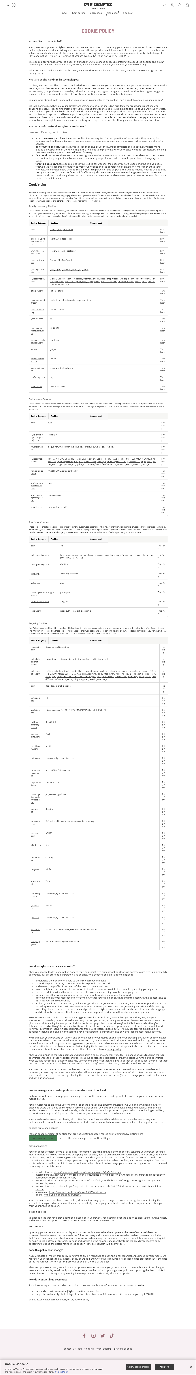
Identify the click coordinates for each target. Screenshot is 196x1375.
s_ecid (127, 464)
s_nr (99, 446)
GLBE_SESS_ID (82, 281)
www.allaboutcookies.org (86, 94)
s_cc (75, 446)
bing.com (35, 869)
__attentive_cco (91, 671)
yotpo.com (36, 583)
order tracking (103, 1348)
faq (80, 1348)
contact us (70, 1348)
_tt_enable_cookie (53, 647)
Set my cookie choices (43, 1138)
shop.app (35, 573)
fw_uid (73, 679)
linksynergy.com (35, 943)
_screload (103, 671)
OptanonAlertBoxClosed (61, 260)
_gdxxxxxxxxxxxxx (101, 555)
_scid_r (148, 673)
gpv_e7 (105, 446)
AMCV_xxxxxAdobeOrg (121, 673)
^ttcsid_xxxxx (121, 676)
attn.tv (34, 349)
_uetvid (99, 458)
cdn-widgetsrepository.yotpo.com (35, 798)
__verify (53, 238)
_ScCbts (151, 281)
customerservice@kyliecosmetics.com (69, 1291)
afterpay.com (37, 290)
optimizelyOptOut (136, 676)
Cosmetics (96, 12)
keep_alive (95, 281)
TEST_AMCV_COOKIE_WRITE (61, 458)
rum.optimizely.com (40, 564)
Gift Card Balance (123, 1348)
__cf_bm (85, 269)
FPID (149, 461)
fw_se (67, 679)
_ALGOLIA (70, 557)
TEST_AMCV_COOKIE (140, 458)
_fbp (54, 676)
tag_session (115, 555)
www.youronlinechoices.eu (117, 94)
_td (61, 545)
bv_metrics (119, 464)
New (64, 12)
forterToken (67, 229)
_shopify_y (52, 434)
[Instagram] (93, 1337)
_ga (61, 464)
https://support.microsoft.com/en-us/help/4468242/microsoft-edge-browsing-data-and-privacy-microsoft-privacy (98, 1182)
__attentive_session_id (71, 269)
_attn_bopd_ (55, 269)
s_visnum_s (67, 446)
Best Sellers (78, 12)
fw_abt (62, 671)
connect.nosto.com (35, 735)
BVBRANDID (90, 461)
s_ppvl (81, 446)
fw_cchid (79, 557)
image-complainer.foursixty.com (38, 331)
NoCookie (59, 679)
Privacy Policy (36, 73)
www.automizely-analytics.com (37, 486)
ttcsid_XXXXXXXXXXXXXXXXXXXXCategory (76, 676)
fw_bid (138, 281)
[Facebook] (84, 1337)
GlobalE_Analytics (109, 281)
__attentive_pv (51, 659)
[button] (179, 5)
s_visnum (57, 446)
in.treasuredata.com (40, 601)
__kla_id (80, 671)
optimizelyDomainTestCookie (99, 464)
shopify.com (36, 386)
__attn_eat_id (138, 673)
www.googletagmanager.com (37, 498)
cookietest (71, 250)
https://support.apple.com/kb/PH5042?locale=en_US (77, 1192)
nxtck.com (35, 758)
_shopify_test (56, 229)
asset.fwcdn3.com (36, 747)
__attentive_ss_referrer (81, 659)
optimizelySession (65, 461)
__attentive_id (98, 659)
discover (127, 12)
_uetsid (92, 679)
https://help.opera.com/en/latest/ (62, 1194)
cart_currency (136, 555)
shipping (89, 1348)
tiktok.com (36, 845)
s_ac (50, 422)
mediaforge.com (35, 894)
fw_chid (125, 555)
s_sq (50, 446)
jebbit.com (36, 610)
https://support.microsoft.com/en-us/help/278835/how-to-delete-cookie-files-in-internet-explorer (100, 1187)
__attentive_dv (65, 659)
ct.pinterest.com (36, 783)
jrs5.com (35, 917)
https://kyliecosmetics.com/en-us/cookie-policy (62, 1299)
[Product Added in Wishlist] (164, 5)
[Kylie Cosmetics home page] (98, 6)
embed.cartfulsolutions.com (38, 341)
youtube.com (37, 318)
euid (56, 671)
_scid (74, 671)
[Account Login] (172, 5)
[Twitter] (102, 1337)
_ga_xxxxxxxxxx (133, 461)
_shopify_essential (58, 250)
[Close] (191, 1366)
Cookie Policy (61, 1372)
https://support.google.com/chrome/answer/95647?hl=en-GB (87, 1172)
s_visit (87, 446)
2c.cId (85, 458)
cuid (68, 671)
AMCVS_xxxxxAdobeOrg (85, 673)
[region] (98, 1367)
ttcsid (107, 673)
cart (133, 278)
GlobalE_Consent (58, 278)
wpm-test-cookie (64, 238)
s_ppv (111, 446)
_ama (144, 281)
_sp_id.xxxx (88, 555)
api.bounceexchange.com (35, 725)
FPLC (151, 671)
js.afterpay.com (38, 377)
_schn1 (145, 671)
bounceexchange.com (36, 773)
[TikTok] (112, 1337)
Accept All (164, 1367)
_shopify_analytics (112, 458)
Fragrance (112, 12)
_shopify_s (125, 458)
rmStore (65, 647)
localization (65, 555)
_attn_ (107, 659)
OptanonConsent (126, 281)
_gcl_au (100, 673)
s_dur (93, 446)
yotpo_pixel (82, 679)
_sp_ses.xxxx (77, 555)
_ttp (99, 676)
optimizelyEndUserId (116, 461)
